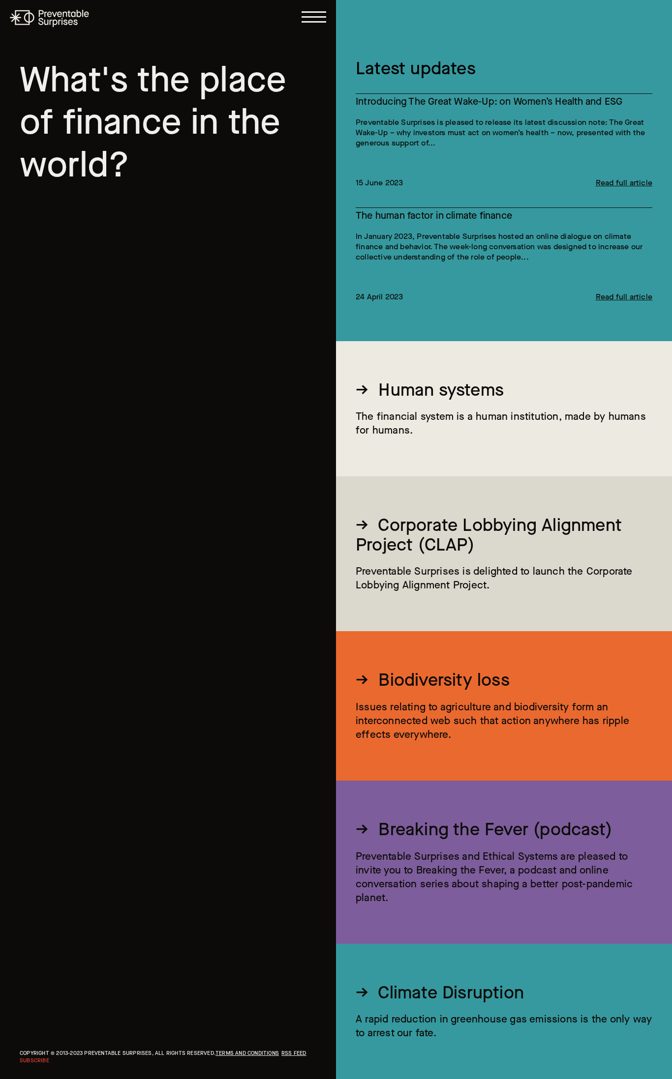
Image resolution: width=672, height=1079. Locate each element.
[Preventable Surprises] (49, 18)
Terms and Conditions (247, 1053)
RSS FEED (293, 1053)
